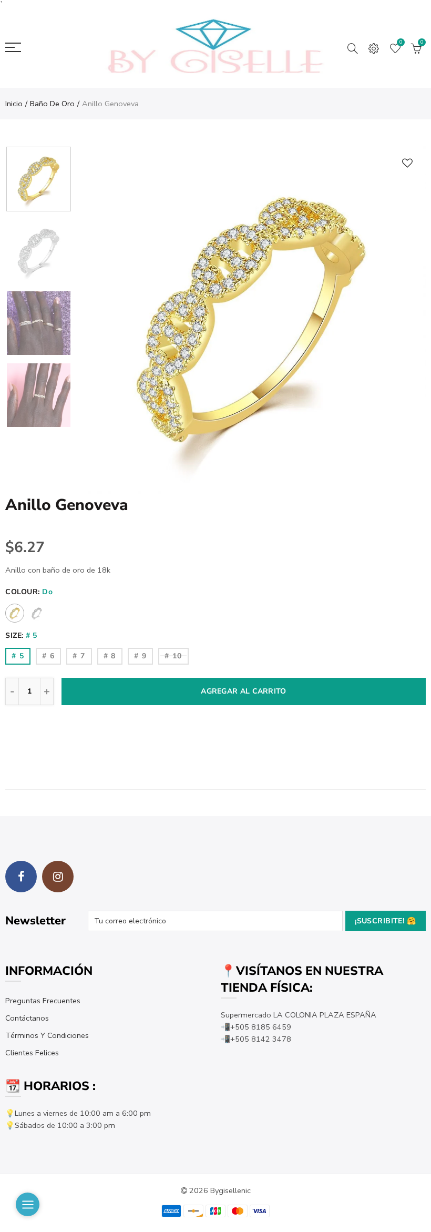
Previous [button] (105, 320)
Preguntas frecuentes (42, 1000)
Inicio (14, 103)
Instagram (58, 876)
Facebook (21, 876)
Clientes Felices (32, 1052)
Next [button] (397, 320)
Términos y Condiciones (47, 1035)
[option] (251, 320)
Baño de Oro (52, 103)
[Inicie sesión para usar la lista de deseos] (407, 163)
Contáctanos (27, 1018)
